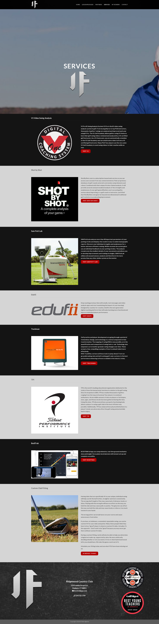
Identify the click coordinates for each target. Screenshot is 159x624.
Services (107, 4)
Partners (98, 4)
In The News (116, 4)
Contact (125, 4)
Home (78, 4)
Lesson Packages (87, 4)
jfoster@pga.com (80, 591)
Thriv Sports (85, 621)
